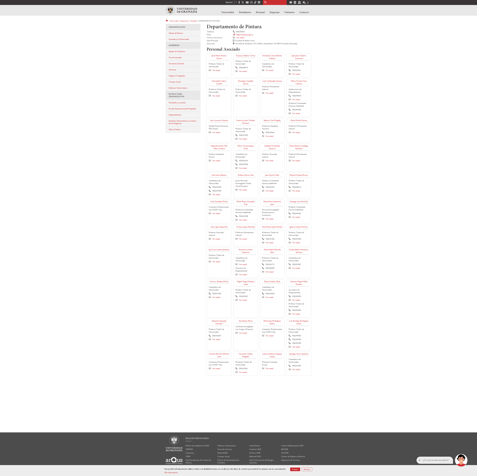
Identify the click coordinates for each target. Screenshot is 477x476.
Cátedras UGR (255, 449)
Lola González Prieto (219, 201)
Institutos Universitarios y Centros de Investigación (182, 122)
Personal (260, 12)
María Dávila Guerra (299, 120)
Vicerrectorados (175, 57)
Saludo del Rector (176, 33)
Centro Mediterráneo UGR (292, 445)
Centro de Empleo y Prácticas (293, 456)
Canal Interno (254, 445)
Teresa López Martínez (245, 227)
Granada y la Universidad (179, 39)
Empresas (274, 12)
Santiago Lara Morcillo (299, 201)
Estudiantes (245, 12)
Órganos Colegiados (177, 76)
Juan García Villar (272, 175)
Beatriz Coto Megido (272, 120)
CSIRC (188, 456)
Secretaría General (176, 63)
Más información (171, 472)
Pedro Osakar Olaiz (272, 281)
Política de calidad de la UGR (197, 445)
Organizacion (184, 21)
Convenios (189, 453)
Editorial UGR (255, 456)
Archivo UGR (254, 453)
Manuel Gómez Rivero (299, 175)
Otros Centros (175, 129)
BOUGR (284, 449)
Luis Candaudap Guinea (272, 81)
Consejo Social (175, 82)
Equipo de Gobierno (177, 51)
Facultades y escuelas (177, 102)
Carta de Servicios (224, 449)
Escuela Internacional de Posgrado (182, 108)
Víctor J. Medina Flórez (219, 281)
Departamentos (175, 115)
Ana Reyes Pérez (246, 321)
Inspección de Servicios (290, 460)
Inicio (167, 21)
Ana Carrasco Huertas (219, 120)
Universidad (227, 12)
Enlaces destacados (197, 438)
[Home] (181, 10)
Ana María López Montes (272, 227)
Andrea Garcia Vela (246, 175)
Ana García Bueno (219, 175)
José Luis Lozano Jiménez (219, 249)
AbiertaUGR (222, 453)
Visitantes (289, 12)
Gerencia (172, 69)
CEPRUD (189, 449)
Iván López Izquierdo (219, 227)
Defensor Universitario (178, 88)
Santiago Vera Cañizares (299, 354)
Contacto (304, 12)
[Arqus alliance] (174, 460)
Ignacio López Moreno (299, 227)
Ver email (240, 37)
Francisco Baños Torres (245, 55)
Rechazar (307, 469)
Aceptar (295, 469)
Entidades (194, 21)
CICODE (285, 453)
